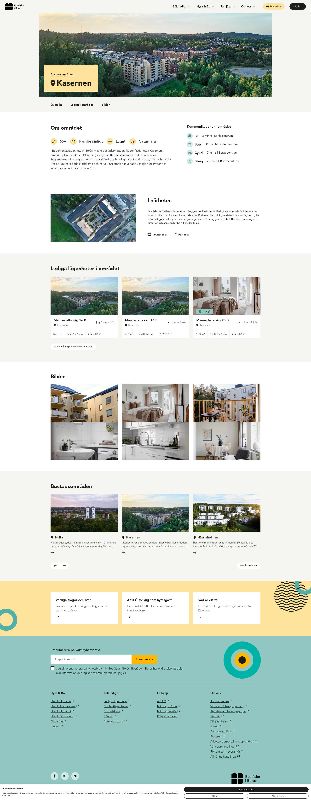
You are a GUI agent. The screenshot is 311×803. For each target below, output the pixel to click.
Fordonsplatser (113, 721)
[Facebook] (54, 776)
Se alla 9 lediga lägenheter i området (73, 346)
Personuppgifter (220, 731)
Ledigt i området (81, 105)
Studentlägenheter (116, 706)
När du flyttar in (61, 701)
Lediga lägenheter (115, 701)
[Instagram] (65, 776)
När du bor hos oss (63, 706)
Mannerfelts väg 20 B (212, 320)
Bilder (106, 105)
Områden (57, 721)
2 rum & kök (108, 322)
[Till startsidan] (14, 6)
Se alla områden (249, 565)
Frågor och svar (167, 716)
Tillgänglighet (219, 721)
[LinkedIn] (75, 776)
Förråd (108, 716)
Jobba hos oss (219, 701)
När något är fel (167, 706)
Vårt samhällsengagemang (227, 706)
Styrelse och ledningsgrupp (228, 711)
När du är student (62, 716)
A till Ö (161, 701)
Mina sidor (276, 6)
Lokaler (55, 726)
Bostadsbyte (112, 711)
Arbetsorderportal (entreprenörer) (232, 741)
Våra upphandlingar (223, 746)
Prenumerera (144, 659)
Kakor (214, 726)
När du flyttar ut (61, 711)
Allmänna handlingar (223, 756)
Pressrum (216, 736)
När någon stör (167, 711)
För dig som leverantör (225, 751)
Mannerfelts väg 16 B (70, 320)
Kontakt (215, 716)
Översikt (56, 105)
